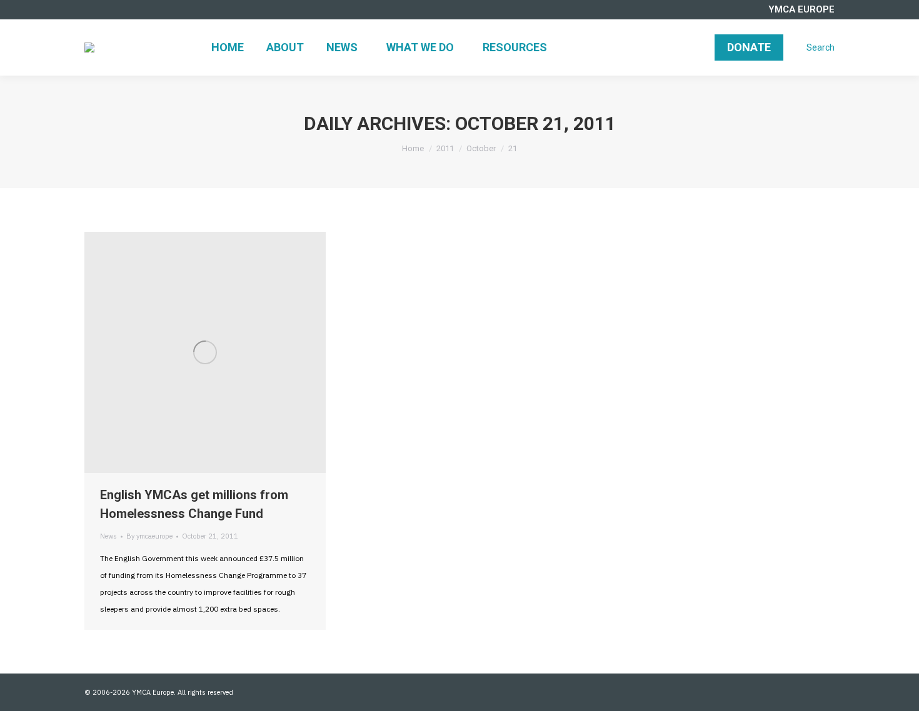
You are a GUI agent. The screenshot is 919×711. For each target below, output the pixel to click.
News (108, 536)
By (149, 536)
